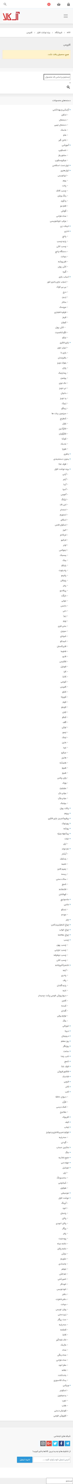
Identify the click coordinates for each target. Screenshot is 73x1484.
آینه (64, 970)
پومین (63, 378)
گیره (64, 272)
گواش (63, 211)
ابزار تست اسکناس (60, 165)
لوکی (64, 727)
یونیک (63, 803)
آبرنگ (63, 1203)
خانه (68, 32)
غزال (64, 423)
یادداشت (62, 1375)
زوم (64, 621)
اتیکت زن (64, 226)
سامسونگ (61, 1178)
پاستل (63, 1213)
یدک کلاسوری (59, 1380)
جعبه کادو (61, 869)
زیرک (64, 403)
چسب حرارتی (60, 950)
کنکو (64, 692)
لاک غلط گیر (61, 1340)
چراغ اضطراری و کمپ (60, 925)
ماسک (63, 130)
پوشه (66, 828)
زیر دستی (62, 1314)
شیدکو (63, 641)
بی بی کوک (61, 287)
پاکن (64, 1218)
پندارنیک (62, 373)
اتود (64, 1208)
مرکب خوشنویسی (58, 221)
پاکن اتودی (61, 1223)
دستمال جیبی (60, 125)
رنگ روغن (61, 196)
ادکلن (63, 115)
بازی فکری (64, 342)
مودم (63, 914)
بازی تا (63, 353)
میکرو (63, 752)
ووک (64, 783)
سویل (63, 631)
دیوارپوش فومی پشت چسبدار (52, 995)
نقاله (64, 1370)
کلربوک (65, 1117)
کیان (64, 712)
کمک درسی (61, 1107)
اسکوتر (63, 1390)
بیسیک (63, 555)
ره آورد (63, 201)
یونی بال (62, 793)
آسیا (64, 489)
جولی (63, 601)
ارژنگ (63, 499)
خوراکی (65, 1026)
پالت (64, 185)
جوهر (63, 1269)
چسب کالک (61, 191)
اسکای (63, 520)
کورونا (63, 697)
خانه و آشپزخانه (62, 965)
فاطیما (63, 651)
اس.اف (63, 504)
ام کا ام (63, 535)
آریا (64, 484)
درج (64, 292)
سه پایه (62, 1137)
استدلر (63, 509)
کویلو (63, 707)
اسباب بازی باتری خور (56, 282)
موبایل (65, 1167)
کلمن (64, 1000)
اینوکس (62, 550)
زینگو (63, 408)
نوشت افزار (64, 1198)
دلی (64, 611)
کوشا (64, 439)
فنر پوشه (62, 261)
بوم (64, 180)
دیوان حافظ (60, 1097)
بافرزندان (62, 358)
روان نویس (61, 1309)
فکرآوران (62, 433)
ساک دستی (61, 879)
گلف (64, 722)
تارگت (63, 595)
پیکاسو (63, 590)
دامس (63, 606)
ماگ (64, 1021)
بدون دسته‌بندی (61, 459)
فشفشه (62, 889)
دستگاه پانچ (60, 251)
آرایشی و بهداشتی (60, 110)
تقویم (63, 1259)
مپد (64, 747)
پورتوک (65, 823)
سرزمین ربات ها (58, 413)
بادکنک (63, 859)
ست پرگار (62, 1319)
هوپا (64, 449)
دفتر (64, 1294)
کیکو (64, 717)
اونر (64, 545)
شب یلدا (65, 1056)
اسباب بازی (64, 277)
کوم (64, 702)
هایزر (64, 757)
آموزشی (65, 145)
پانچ (64, 236)
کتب (67, 1092)
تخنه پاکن (61, 1248)
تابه (64, 990)
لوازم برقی (61, 1016)
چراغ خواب (64, 930)
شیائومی (62, 1183)
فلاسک (65, 1076)
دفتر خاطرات (61, 1299)
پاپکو (63, 565)
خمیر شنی (62, 1279)
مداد (64, 1350)
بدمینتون (62, 1395)
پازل (64, 368)
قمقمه (63, 1329)
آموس (63, 494)
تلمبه (63, 864)
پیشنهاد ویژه (63, 833)
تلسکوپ (62, 150)
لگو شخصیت (60, 332)
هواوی (63, 1188)
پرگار (64, 1228)
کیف (67, 1122)
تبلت (66, 838)
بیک (64, 560)
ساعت (66, 1051)
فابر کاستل (61, 646)
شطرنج (63, 418)
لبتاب (66, 1127)
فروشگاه (58, 32)
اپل (64, 844)
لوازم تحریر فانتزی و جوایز (57, 1132)
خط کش (62, 1274)
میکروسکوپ (60, 160)
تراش (63, 1254)
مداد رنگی (61, 1355)
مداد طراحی (61, 216)
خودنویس (61, 1289)
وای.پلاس (61, 778)
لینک (64, 737)
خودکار (63, 1284)
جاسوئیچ (65, 899)
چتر (67, 919)
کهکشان (62, 894)
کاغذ (64, 676)
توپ (64, 1400)
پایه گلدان (61, 985)
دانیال (63, 393)
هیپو (64, 768)
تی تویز (62, 388)
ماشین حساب (62, 1147)
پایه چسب (61, 241)
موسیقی (65, 1193)
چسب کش (61, 246)
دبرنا (67, 1031)
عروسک (62, 307)
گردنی (63, 1142)
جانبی (66, 904)
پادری (63, 975)
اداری (66, 231)
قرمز (64, 317)
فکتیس (62, 661)
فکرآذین (62, 428)
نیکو (64, 337)
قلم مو (63, 206)
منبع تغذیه (63, 1157)
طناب (64, 1405)
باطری (66, 454)
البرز (64, 530)
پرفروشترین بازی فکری (58, 818)
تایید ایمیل (25, 1459)
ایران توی (61, 347)
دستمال (62, 120)
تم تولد (65, 849)
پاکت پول (64, 808)
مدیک (63, 444)
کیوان (63, 322)
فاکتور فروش (63, 1071)
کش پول (62, 266)
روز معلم (65, 1041)
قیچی (66, 1081)
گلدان (63, 1011)
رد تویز (63, 398)
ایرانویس (62, 175)
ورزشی (66, 1385)
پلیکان (63, 580)
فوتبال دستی (60, 1410)
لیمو (64, 732)
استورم (63, 514)
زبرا (64, 616)
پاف (64, 980)
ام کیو (63, 540)
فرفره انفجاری (60, 312)
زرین (64, 297)
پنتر (64, 585)
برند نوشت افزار (61, 469)
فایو (64, 656)
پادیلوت (62, 570)
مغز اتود (62, 1365)
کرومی (63, 682)
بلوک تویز (61, 363)
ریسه (63, 874)
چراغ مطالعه (63, 935)
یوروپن (62, 788)
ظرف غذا (62, 464)
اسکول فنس (60, 525)
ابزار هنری (64, 170)
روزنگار (66, 1046)
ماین (64, 742)
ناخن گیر (62, 140)
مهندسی (65, 1162)
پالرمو (63, 575)
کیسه (63, 1006)
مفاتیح (63, 1112)
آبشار (64, 854)
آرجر (64, 479)
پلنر (64, 1233)
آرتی (64, 474)
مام (64, 135)
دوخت (63, 256)
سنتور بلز (62, 155)
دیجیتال (65, 1036)
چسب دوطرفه (59, 955)
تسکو (63, 909)
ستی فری (62, 626)
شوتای (63, 636)
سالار (64, 302)
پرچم (66, 813)
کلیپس (63, 687)
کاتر (67, 1086)
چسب (66, 940)
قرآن (64, 1102)
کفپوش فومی (59, 1416)
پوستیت (62, 1238)
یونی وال (62, 798)
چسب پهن (61, 945)
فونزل (63, 666)
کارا (64, 671)
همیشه (62, 763)
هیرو (64, 773)
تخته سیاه (61, 1243)
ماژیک (63, 1345)
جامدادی (62, 1264)
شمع (64, 884)
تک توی (62, 383)
